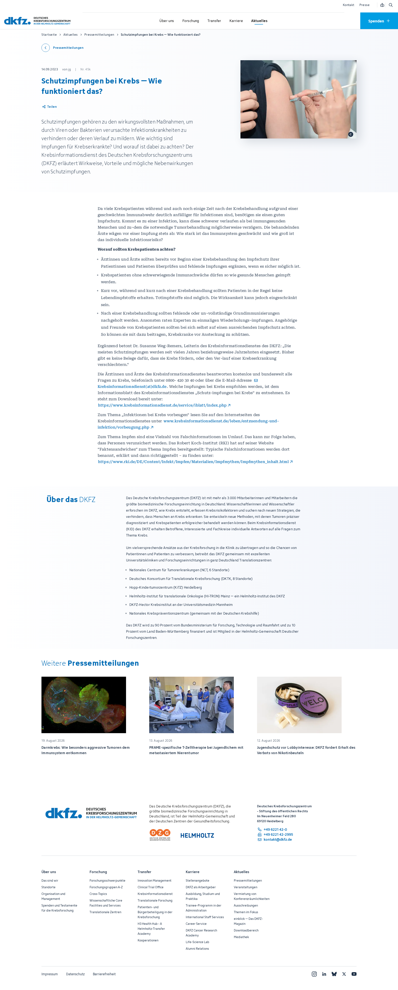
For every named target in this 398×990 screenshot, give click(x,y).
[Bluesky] (334, 974)
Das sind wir (49, 880)
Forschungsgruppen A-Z (106, 887)
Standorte (48, 887)
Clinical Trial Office (151, 887)
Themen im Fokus (246, 912)
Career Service (196, 923)
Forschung (98, 872)
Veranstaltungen (245, 887)
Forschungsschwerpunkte (107, 880)
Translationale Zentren (105, 912)
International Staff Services (205, 917)
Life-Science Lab (197, 942)
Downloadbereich (246, 930)
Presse (364, 4)
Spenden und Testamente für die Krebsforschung (59, 908)
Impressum (49, 974)
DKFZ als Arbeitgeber (201, 887)
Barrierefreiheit (104, 974)
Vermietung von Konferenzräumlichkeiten (251, 896)
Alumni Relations (197, 948)
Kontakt (348, 4)
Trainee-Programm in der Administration (203, 908)
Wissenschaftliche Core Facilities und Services (106, 903)
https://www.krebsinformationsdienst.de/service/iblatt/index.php (162, 405)
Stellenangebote (197, 880)
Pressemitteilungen (248, 880)
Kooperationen (148, 940)
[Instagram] (314, 974)
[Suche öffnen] (390, 5)
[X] (344, 974)
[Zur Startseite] (38, 21)
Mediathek (241, 937)
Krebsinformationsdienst (155, 893)
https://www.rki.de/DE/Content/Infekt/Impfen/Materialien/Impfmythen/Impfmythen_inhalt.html (193, 461)
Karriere (192, 872)
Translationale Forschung (155, 900)
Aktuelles (241, 872)
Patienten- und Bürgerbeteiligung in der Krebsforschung (155, 912)
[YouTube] (354, 974)
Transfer (144, 872)
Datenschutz (75, 974)
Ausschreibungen (246, 905)
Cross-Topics (98, 893)
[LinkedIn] (324, 974)
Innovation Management (154, 880)
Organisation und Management (53, 896)
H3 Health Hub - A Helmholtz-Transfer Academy (151, 928)
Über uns (48, 872)
